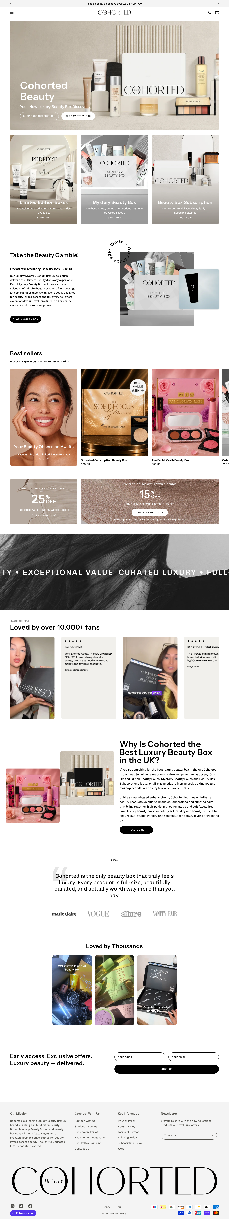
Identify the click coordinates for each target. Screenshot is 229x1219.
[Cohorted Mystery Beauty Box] (157, 289)
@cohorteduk (61, 657)
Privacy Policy (126, 1120)
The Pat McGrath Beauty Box (170, 460)
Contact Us (82, 1148)
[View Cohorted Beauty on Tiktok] (21, 1206)
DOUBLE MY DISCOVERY (150, 512)
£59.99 (156, 464)
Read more (136, 830)
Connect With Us (87, 1113)
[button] (210, 12)
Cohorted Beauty (118, 1213)
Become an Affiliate (87, 1132)
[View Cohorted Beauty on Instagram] (12, 1206)
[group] (114, 3)
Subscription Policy (130, 1143)
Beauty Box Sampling (88, 1143)
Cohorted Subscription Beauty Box (104, 460)
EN (119, 1207)
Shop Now (43, 217)
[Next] (218, 3)
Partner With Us (85, 1120)
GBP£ (107, 1207)
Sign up (166, 1069)
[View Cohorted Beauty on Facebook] (30, 1206)
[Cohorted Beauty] (114, 12)
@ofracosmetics (83, 657)
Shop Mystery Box (78, 116)
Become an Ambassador (90, 1137)
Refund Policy (126, 1126)
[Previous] (10, 3)
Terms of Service (128, 1132)
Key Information (130, 1113)
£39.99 (85, 464)
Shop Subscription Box (39, 116)
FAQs (121, 1148)
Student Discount (86, 1126)
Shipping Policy (127, 1137)
